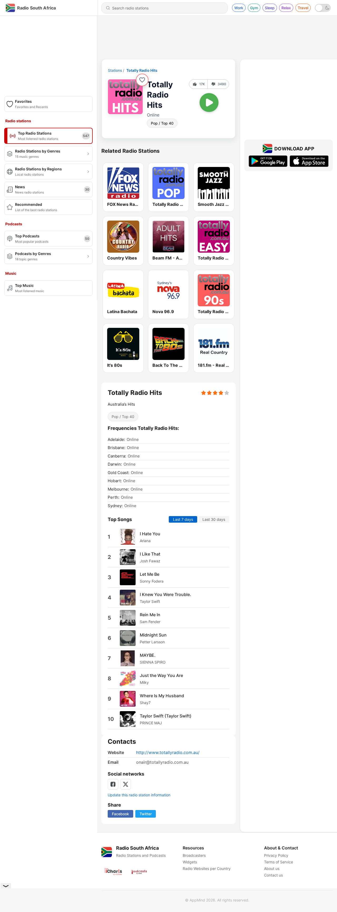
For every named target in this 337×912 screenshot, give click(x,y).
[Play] (209, 102)
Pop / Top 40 (162, 123)
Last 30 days (213, 519)
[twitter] (125, 784)
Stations (115, 70)
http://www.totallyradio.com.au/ (168, 752)
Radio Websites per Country (207, 868)
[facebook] (113, 784)
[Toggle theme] (323, 8)
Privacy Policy (276, 855)
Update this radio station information (139, 795)
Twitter (146, 814)
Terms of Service (278, 862)
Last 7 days (183, 519)
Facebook (120, 814)
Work (238, 8)
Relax (286, 8)
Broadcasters (194, 855)
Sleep (270, 8)
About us (271, 868)
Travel (303, 8)
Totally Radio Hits (141, 70)
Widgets (190, 862)
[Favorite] (142, 80)
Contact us (273, 875)
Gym (254, 8)
